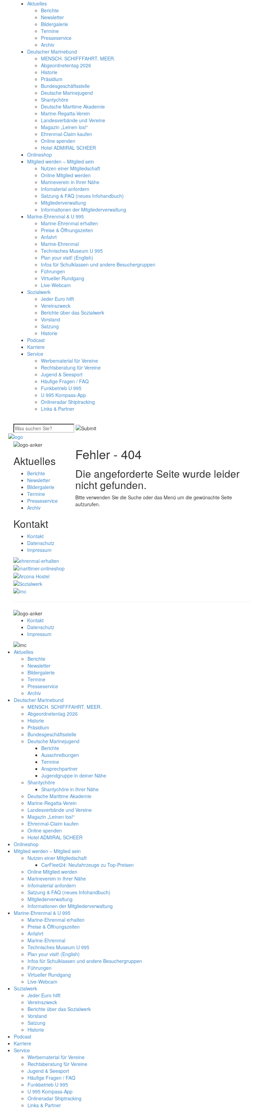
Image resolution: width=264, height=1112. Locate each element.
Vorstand (50, 319)
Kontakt (35, 536)
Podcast (36, 340)
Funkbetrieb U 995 (61, 388)
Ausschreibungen (60, 754)
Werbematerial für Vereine (69, 360)
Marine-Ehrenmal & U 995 (55, 216)
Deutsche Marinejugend (67, 92)
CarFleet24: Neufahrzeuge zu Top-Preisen (87, 864)
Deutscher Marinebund (52, 51)
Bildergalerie (54, 24)
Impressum (39, 549)
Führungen (53, 271)
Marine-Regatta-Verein (65, 113)
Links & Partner (57, 408)
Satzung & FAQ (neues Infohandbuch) (82, 195)
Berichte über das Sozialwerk (72, 312)
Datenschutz (40, 543)
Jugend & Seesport (61, 374)
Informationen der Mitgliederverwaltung (83, 209)
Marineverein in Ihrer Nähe (70, 182)
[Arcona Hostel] (31, 575)
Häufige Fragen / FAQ (65, 381)
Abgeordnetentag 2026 (66, 65)
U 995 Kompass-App (63, 395)
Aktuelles (37, 3)
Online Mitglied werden (66, 175)
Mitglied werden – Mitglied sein (60, 161)
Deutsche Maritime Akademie (73, 106)
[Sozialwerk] (27, 583)
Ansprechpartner (59, 768)
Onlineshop (39, 154)
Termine (50, 30)
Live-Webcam (56, 285)
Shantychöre (54, 99)
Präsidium (52, 79)
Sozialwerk (39, 291)
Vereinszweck (55, 305)
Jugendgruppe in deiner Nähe (73, 775)
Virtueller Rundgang (62, 278)
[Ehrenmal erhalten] (36, 560)
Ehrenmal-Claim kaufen (66, 134)
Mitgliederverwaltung (63, 202)
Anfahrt (49, 237)
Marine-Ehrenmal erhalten (69, 223)
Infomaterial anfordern (65, 188)
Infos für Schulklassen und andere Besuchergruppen (98, 264)
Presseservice (56, 37)
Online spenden (58, 140)
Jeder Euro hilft (57, 298)
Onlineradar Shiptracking (68, 401)
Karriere (36, 346)
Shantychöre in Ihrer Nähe (70, 789)
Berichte (50, 10)
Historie (49, 72)
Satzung (50, 326)
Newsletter (52, 17)
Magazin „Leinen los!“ (64, 127)
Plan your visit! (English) (67, 257)
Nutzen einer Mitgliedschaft (70, 168)
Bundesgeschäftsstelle (65, 85)
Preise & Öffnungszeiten (67, 230)
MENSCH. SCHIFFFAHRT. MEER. (78, 58)
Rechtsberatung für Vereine (71, 367)
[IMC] (19, 590)
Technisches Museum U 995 (72, 250)
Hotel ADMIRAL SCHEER (68, 147)
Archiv (47, 44)
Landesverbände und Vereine (73, 120)
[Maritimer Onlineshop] (39, 567)
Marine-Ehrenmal (60, 243)
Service (35, 353)
